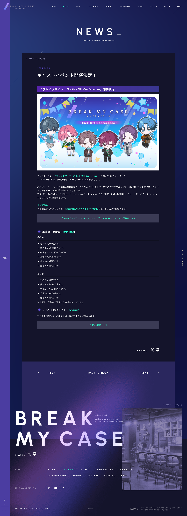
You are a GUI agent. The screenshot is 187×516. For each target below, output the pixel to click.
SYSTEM (153, 6)
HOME (54, 6)
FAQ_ (47, 509)
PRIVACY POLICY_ (22, 509)
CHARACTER (93, 6)
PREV (52, 373)
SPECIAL (167, 6)
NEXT (145, 373)
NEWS (66, 6)
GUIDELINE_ (37, 509)
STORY (79, 6)
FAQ (179, 6)
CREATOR (109, 6)
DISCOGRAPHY (125, 6)
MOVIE (141, 6)
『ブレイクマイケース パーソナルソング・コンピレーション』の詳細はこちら (98, 218)
